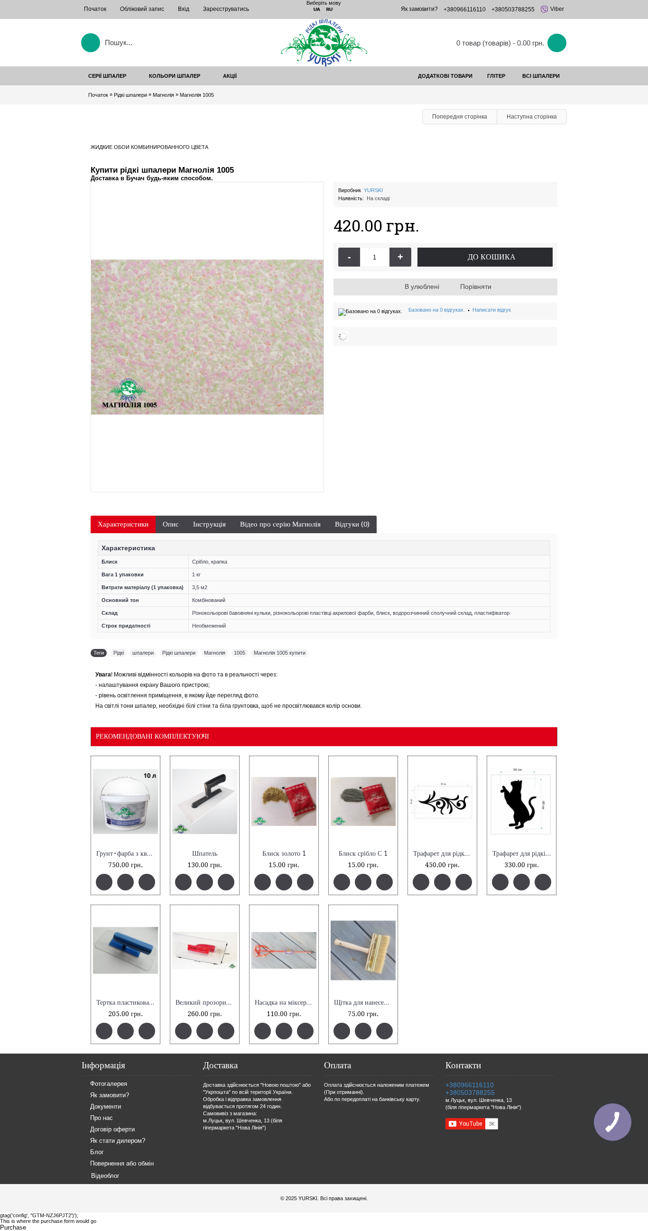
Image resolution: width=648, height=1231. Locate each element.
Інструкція (209, 524)
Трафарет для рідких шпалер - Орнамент (444, 854)
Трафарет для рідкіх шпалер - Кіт (523, 854)
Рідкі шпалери (178, 653)
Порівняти (475, 286)
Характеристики (123, 524)
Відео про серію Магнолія (280, 524)
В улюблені (422, 286)
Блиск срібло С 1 (363, 854)
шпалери (143, 653)
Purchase (13, 1227)
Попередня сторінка (459, 116)
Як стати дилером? (117, 1141)
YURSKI (373, 190)
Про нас (101, 1118)
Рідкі (118, 653)
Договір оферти (112, 1129)
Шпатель (204, 854)
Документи (105, 1107)
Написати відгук (491, 310)
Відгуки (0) (352, 524)
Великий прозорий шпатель (206, 1003)
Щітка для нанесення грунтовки (365, 1003)
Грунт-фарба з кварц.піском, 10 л (127, 854)
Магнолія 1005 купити (279, 653)
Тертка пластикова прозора (127, 1003)
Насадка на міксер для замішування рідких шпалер (285, 1003)
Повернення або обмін (122, 1163)
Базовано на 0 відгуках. (436, 310)
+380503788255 (470, 1092)
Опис (171, 524)
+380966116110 (469, 1085)
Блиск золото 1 (284, 854)
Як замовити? (109, 1095)
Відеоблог (105, 1175)
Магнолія (214, 653)
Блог (97, 1152)
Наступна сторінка (532, 116)
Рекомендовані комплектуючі (152, 736)
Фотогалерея (108, 1084)
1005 (239, 653)
